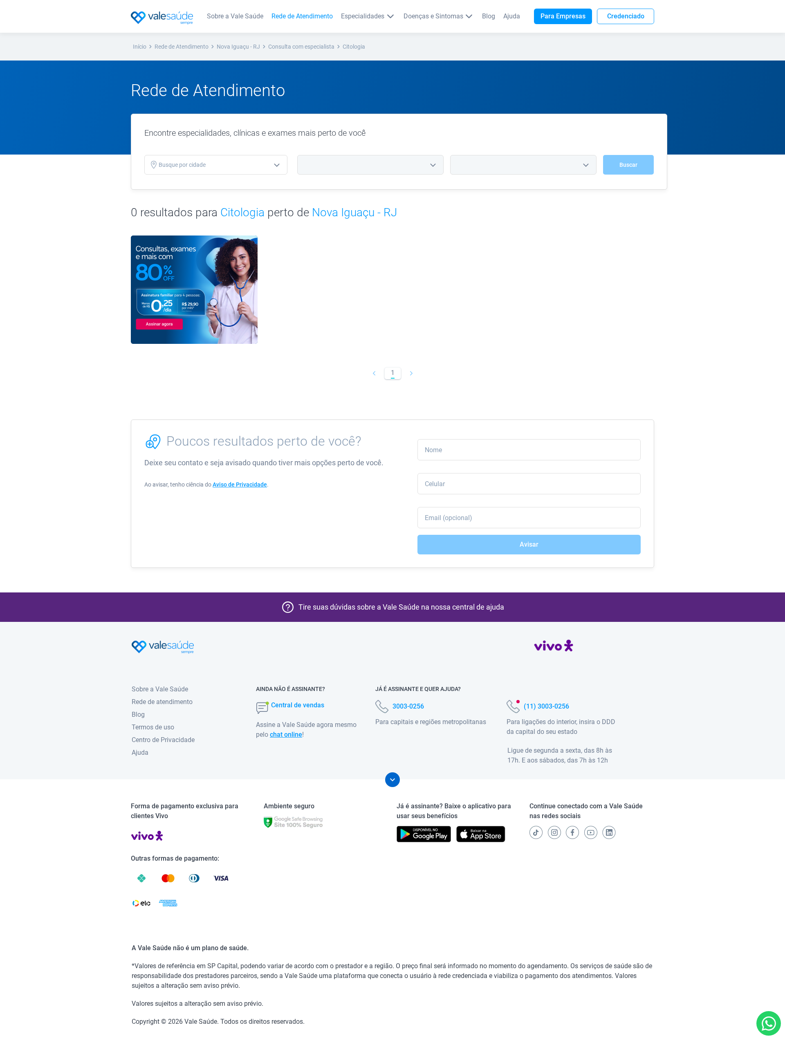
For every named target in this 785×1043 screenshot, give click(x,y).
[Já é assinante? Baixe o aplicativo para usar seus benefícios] (424, 834)
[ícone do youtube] (590, 832)
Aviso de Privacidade (240, 484)
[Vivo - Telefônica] (553, 647)
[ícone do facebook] (572, 832)
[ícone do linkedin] (609, 832)
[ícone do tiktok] (536, 832)
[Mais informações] (392, 779)
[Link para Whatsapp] (769, 1023)
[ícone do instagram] (554, 832)
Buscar (628, 164)
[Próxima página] (411, 373)
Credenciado (625, 16)
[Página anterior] (374, 373)
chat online (286, 734)
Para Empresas (563, 16)
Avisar (529, 544)
